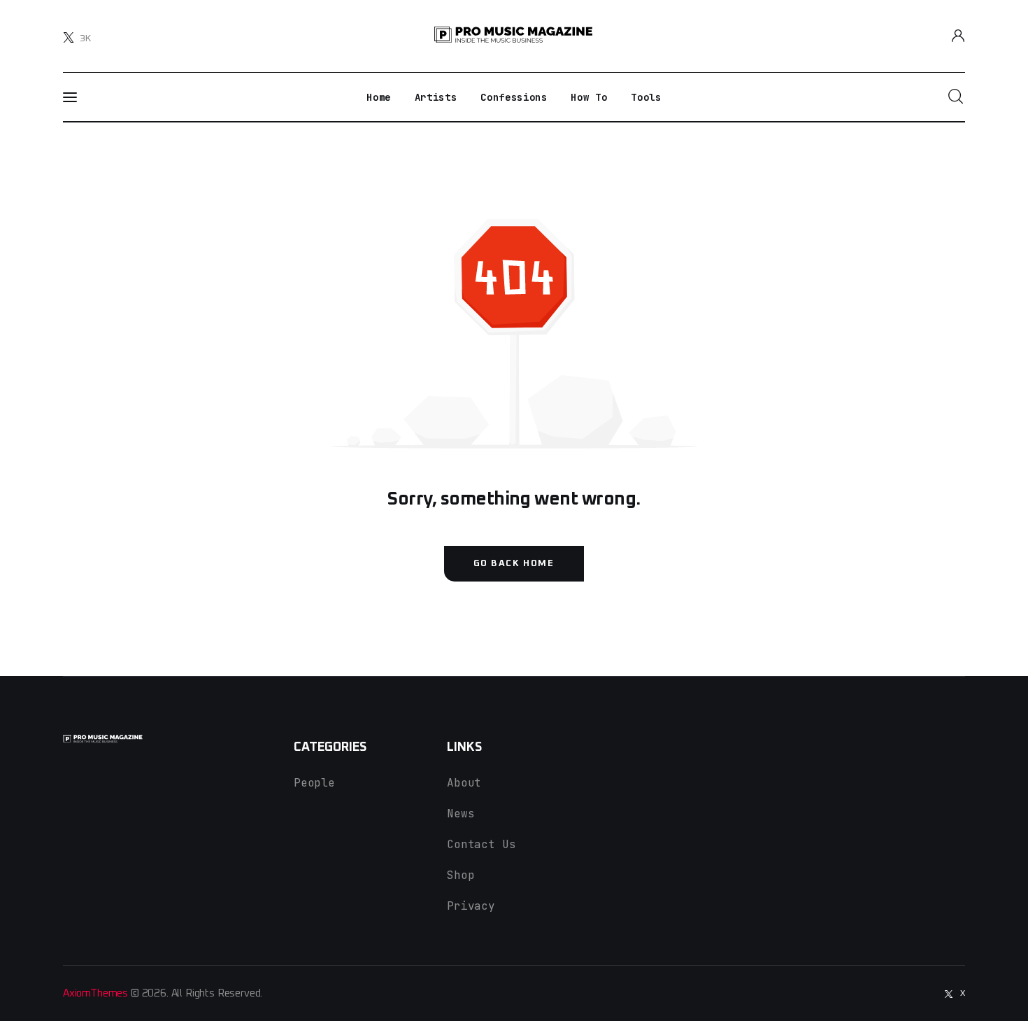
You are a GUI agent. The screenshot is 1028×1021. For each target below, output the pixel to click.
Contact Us (481, 844)
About (464, 782)
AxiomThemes (95, 993)
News (460, 813)
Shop (460, 875)
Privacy (471, 906)
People (314, 782)
